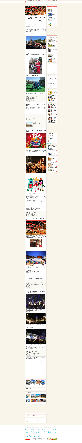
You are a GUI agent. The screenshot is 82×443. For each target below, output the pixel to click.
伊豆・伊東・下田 (50, 83)
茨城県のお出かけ (37, 432)
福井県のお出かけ (32, 431)
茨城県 (27, 421)
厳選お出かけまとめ (28, 415)
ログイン (56, 0)
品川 (51, 82)
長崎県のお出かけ (54, 429)
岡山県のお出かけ (49, 428)
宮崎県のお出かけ (54, 431)
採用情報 (35, 436)
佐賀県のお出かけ (54, 428)
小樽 (51, 87)
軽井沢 (49, 87)
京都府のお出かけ (45, 428)
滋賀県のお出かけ (45, 431)
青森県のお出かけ (26, 429)
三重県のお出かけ (41, 429)
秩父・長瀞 (49, 78)
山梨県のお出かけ (32, 428)
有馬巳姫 (36, 15)
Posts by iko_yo (49, 143)
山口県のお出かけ (49, 429)
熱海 (53, 83)
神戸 (52, 78)
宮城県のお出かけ (26, 428)
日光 (48, 82)
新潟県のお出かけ (32, 429)
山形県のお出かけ (26, 431)
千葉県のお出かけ (37, 429)
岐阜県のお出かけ (41, 428)
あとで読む (50, 0)
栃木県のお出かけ (37, 431)
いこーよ (26, 0)
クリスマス (38, 415)
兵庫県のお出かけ (45, 429)
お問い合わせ (26, 436)
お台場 (55, 78)
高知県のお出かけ (49, 432)
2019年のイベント (33, 415)
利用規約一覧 (39, 436)
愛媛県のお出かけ (49, 431)
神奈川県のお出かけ (37, 428)
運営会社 (31, 436)
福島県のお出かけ (26, 432)
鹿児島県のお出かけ (55, 432)
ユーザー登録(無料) (53, 0)
